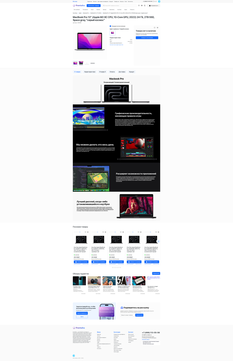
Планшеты (116, 342)
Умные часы (116, 340)
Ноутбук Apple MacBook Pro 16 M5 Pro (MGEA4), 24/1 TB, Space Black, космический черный (80, 249)
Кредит (111, 1)
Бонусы (122, 1)
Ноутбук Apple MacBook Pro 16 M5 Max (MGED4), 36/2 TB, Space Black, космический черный (151, 249)
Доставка (122, 72)
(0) (79, 232)
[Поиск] (104, 5)
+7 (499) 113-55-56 (147, 1)
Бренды (130, 337)
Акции (129, 342)
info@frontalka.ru (147, 335)
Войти (82, 316)
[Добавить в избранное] (85, 232)
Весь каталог (131, 334)
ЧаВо (98, 342)
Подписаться (139, 315)
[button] (112, 267)
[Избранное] (139, 5)
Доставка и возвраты (103, 1)
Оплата (95, 1)
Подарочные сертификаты (119, 334)
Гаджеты (115, 347)
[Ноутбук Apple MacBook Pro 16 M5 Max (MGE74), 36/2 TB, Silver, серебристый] (134, 239)
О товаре (77, 72)
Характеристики (89, 72)
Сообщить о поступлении (147, 37)
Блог (126, 1)
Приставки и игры (117, 350)
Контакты (130, 1)
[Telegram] (159, 1)
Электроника (116, 345)
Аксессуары (116, 351)
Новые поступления (132, 339)
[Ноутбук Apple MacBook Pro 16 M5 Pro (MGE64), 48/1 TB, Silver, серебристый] (99, 239)
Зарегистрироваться (82, 313)
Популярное (130, 340)
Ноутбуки (116, 337)
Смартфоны (116, 336)
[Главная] (79, 6)
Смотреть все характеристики (116, 44)
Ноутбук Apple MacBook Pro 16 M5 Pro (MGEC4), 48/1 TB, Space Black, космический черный (116, 249)
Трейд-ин (116, 1)
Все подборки (131, 336)
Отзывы (102, 72)
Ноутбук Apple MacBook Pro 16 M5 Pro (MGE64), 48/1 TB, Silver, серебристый (98, 249)
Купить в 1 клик (86, 264)
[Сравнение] (142, 5)
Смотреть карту (145, 339)
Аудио (115, 339)
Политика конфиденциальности (103, 343)
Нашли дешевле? (77, 264)
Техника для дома (117, 343)
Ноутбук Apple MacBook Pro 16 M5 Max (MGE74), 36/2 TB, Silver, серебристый (133, 249)
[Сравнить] (88, 232)
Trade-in (98, 347)
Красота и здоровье (118, 348)
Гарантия (89, 1)
